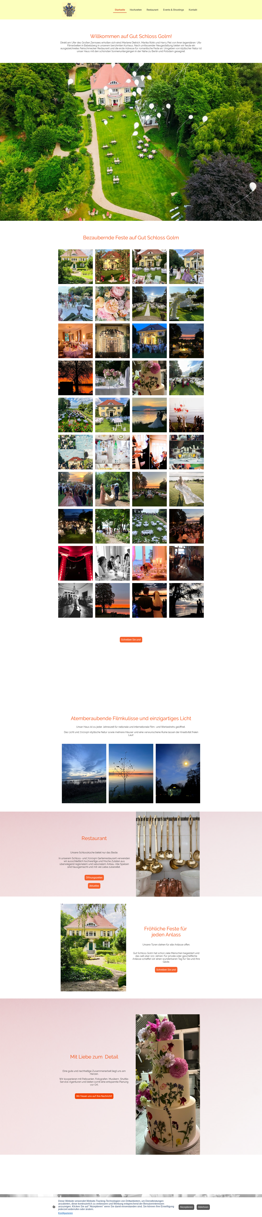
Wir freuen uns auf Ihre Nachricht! (94, 1096)
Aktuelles (94, 885)
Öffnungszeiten (94, 877)
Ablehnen (203, 1207)
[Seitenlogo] (69, 9)
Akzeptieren (186, 1207)
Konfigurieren (65, 1213)
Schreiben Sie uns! (131, 639)
